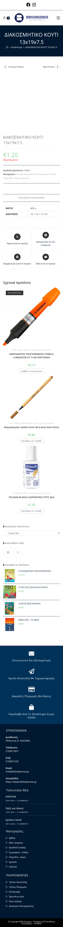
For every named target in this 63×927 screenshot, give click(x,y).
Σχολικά (27, 350)
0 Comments (22, 800)
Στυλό (35, 423)
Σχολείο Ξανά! (14, 819)
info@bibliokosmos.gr (17, 771)
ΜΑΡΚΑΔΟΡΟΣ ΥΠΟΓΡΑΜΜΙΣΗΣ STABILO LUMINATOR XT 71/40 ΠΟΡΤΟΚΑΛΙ (31, 355)
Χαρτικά (25, 178)
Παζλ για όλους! (15, 808)
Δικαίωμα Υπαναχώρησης (21, 906)
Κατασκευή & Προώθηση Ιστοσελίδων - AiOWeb (38, 922)
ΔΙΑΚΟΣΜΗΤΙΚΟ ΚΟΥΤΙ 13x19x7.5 (41, 47)
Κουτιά (52, 174)
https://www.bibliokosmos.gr (21, 781)
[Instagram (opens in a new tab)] (34, 5)
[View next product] (57, 67)
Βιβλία (12, 838)
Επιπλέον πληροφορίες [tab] (31, 197)
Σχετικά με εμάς (16, 896)
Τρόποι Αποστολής (18, 882)
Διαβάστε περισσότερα (31, 371)
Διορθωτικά (18, 493)
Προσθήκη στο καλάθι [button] (31, 440)
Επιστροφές (14, 891)
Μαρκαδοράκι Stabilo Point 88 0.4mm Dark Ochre (31, 427)
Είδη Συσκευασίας (38, 174)
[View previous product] (5, 67)
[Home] (7, 47)
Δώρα (26, 174)
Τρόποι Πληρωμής (18, 887)
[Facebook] (8, 552)
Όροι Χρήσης (15, 901)
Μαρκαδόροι (26, 423)
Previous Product (16, 66)
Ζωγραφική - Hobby (18, 852)
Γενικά (19, 174)
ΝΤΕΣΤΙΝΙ (11, 796)
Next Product (49, 66)
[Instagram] (18, 552)
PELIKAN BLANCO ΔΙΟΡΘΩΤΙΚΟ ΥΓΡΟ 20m (31, 497)
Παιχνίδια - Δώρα (11, 178)
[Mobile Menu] (58, 17)
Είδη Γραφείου (16, 842)
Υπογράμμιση (37, 350)
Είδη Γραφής (17, 350)
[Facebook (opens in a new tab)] (28, 5)
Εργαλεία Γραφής (17, 847)
